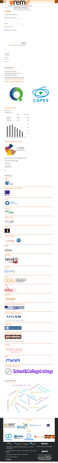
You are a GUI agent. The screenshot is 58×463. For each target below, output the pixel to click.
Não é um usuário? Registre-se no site (17, 45)
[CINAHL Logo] (13, 242)
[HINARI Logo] (10, 273)
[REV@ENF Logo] (9, 214)
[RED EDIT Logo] (22, 429)
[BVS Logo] (48, 427)
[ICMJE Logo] (35, 426)
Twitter (34, 444)
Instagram (26, 444)
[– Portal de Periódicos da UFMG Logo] (50, 438)
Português (7, 61)
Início (6, 7)
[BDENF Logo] (9, 184)
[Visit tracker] (5, 170)
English (6, 57)
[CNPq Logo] (19, 438)
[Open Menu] (4, 1)
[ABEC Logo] (9, 428)
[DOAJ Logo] (15, 282)
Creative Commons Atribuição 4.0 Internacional (44, 457)
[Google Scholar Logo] (9, 223)
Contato (8, 459)
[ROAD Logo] (11, 291)
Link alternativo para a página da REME (14, 320)
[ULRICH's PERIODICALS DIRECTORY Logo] (14, 318)
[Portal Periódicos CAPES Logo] (13, 338)
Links (10, 444)
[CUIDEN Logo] (7, 232)
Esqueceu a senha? (9, 26)
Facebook (18, 444)
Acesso (23, 43)
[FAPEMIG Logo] (29, 440)
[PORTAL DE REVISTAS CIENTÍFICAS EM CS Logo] (15, 309)
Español (6, 59)
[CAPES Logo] (8, 440)
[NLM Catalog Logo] (13, 329)
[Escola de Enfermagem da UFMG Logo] (39, 437)
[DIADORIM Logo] (10, 300)
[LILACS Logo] (12, 204)
